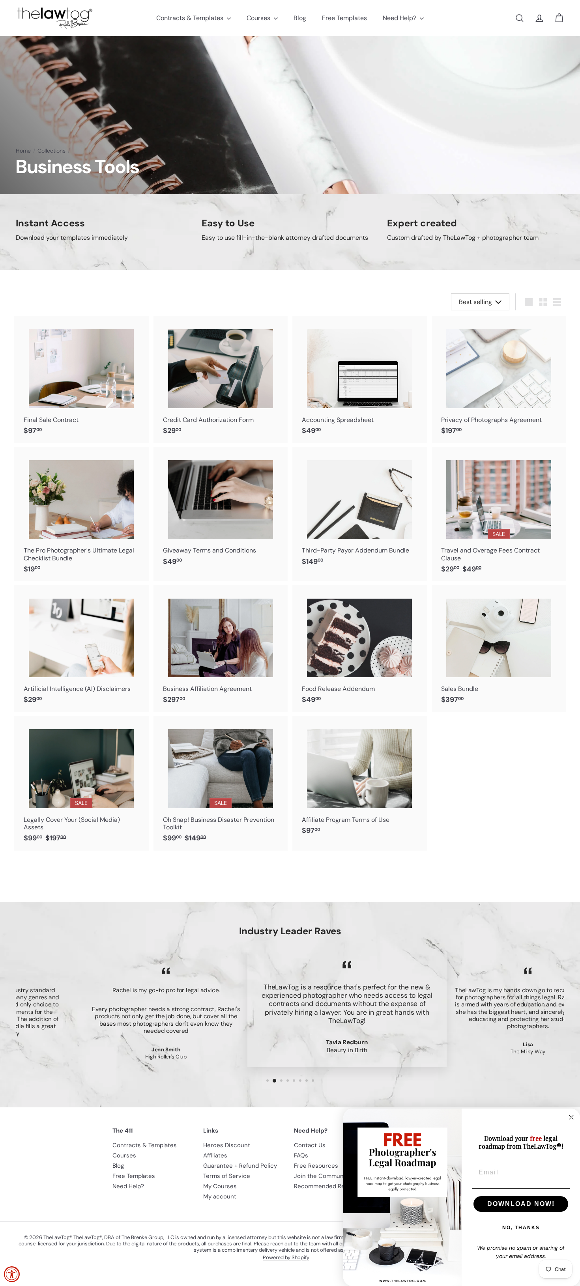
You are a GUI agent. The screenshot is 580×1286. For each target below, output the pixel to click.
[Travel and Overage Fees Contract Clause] (499, 514)
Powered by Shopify (286, 1257)
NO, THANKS (521, 1227)
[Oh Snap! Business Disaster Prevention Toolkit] (220, 783)
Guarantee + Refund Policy (240, 1166)
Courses (259, 18)
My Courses (220, 1186)
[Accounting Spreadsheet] (359, 379)
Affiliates (215, 1155)
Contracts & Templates (190, 18)
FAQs (301, 1155)
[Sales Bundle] (499, 648)
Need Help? (400, 18)
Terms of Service (226, 1176)
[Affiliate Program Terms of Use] (359, 779)
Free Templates (344, 18)
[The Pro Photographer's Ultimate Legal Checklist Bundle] (81, 514)
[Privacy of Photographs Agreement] (499, 379)
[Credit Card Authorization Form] (220, 379)
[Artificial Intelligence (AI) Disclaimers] (81, 648)
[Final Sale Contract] (81, 379)
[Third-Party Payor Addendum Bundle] (359, 510)
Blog (300, 18)
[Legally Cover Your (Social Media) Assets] (81, 783)
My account (219, 1196)
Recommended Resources (331, 1186)
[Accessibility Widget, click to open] (12, 1274)
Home (23, 150)
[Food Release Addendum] (359, 648)
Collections (51, 150)
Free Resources (316, 1166)
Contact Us (310, 1145)
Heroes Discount (226, 1145)
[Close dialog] (571, 1117)
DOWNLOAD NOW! (521, 1203)
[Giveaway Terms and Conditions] (220, 510)
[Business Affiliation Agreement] (220, 648)
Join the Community (322, 1176)
